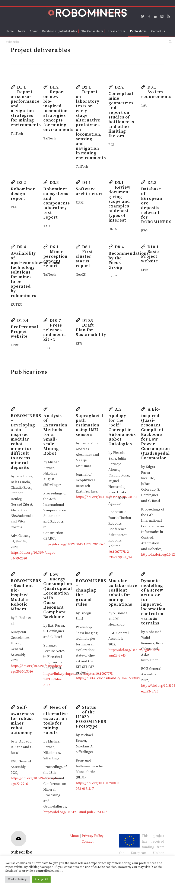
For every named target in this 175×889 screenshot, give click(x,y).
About (74, 836)
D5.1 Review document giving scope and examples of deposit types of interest (119, 201)
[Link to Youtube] (168, 16)
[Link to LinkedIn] (155, 16)
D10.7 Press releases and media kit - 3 (54, 330)
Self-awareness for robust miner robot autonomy (22, 720)
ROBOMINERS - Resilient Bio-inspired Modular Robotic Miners (26, 595)
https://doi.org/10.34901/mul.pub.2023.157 (75, 812)
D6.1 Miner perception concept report (55, 256)
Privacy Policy (93, 836)
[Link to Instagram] (162, 16)
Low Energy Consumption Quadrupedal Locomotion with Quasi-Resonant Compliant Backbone (57, 596)
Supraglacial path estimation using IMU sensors (90, 425)
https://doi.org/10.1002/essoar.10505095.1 (107, 497)
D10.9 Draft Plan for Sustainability (91, 327)
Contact (87, 841)
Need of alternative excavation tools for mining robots (55, 720)
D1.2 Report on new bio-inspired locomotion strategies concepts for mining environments (58, 108)
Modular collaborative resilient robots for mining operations (122, 592)
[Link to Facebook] (149, 16)
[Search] (169, 42)
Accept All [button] (41, 879)
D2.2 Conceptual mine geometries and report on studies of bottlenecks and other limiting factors (121, 112)
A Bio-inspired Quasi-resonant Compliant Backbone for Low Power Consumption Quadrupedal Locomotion (155, 434)
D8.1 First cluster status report (84, 256)
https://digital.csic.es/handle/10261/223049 (108, 678)
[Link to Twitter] (143, 16)
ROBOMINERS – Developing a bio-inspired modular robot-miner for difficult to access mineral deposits (26, 441)
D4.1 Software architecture (90, 188)
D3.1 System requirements (156, 92)
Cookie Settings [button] (18, 879)
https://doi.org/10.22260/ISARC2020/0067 (74, 544)
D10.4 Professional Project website (24, 328)
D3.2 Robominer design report (23, 190)
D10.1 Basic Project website (150, 254)
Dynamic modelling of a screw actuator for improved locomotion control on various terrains (153, 602)
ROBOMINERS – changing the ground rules (91, 592)
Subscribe (21, 852)
